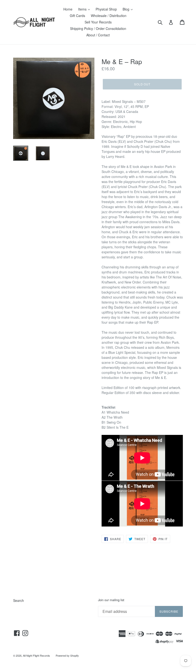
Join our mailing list (111, 600)
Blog (126, 9)
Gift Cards (77, 15)
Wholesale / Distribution (108, 15)
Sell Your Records (98, 22)
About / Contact (98, 35)
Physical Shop (106, 9)
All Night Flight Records (36, 655)
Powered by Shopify (67, 655)
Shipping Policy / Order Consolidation (98, 28)
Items (82, 9)
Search (18, 600)
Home (67, 9)
